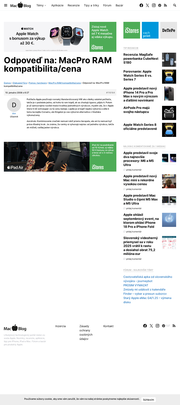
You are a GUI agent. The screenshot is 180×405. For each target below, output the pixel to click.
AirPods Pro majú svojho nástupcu (136, 110)
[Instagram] (154, 5)
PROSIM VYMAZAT (135, 285)
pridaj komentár (134, 169)
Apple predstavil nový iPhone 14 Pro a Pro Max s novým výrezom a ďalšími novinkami (140, 94)
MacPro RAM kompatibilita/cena (65, 83)
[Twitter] (147, 5)
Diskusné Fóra (20, 83)
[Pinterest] (159, 5)
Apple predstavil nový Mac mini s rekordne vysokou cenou (140, 180)
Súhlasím (148, 399)
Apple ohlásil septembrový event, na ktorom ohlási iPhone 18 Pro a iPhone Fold (141, 220)
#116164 (110, 92)
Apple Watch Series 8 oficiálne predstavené (140, 127)
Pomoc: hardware (38, 83)
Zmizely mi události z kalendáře (144, 289)
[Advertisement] (90, 379)
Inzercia (60, 326)
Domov (7, 83)
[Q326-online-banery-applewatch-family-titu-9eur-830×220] (60, 36)
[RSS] (165, 5)
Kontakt (108, 326)
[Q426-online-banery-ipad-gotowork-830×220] (60, 156)
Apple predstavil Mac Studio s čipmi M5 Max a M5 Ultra (140, 199)
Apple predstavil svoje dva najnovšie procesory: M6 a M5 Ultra (140, 159)
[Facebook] (141, 5)
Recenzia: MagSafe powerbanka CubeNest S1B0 (140, 58)
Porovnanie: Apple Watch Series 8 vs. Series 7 (137, 75)
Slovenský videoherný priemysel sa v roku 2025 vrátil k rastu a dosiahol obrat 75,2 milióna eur (140, 246)
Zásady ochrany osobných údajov (85, 332)
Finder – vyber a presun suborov (145, 293)
